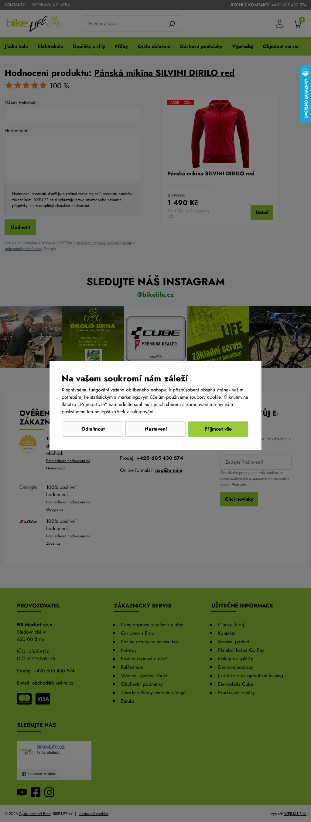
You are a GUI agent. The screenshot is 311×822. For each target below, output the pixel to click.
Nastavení (156, 428)
